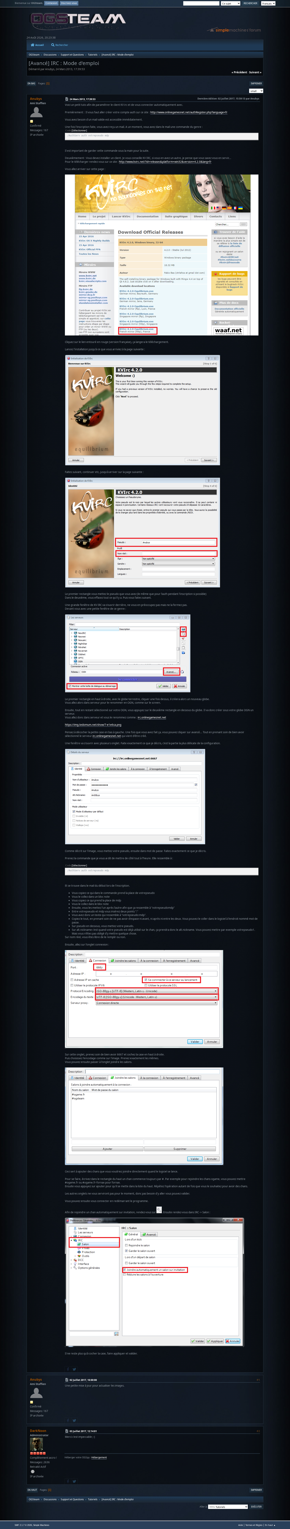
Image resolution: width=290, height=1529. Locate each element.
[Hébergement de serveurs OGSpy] (32, 1471)
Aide (240, 1524)
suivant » (255, 72)
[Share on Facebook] (68, 1369)
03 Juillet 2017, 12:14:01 (83, 1431)
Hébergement (99, 1457)
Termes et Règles (253, 1524)
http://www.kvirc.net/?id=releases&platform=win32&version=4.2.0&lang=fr (165, 161)
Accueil (39, 45)
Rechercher (61, 45)
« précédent (239, 72)
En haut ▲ (270, 1524)
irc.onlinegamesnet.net (152, 717)
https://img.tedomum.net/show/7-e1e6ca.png (93, 724)
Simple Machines (41, 1525)
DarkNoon (38, 1431)
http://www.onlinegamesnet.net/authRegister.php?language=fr (188, 112)
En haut (32, 1489)
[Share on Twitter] (74, 1369)
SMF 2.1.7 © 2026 (23, 1525)
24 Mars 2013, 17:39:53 (82, 99)
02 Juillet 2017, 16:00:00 (83, 1380)
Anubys (36, 99)
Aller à (203, 1506)
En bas (31, 83)
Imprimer (256, 83)
